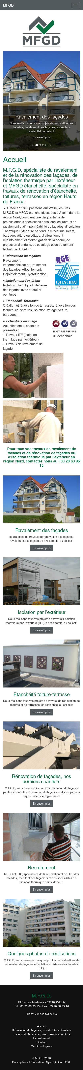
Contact (42, 1042)
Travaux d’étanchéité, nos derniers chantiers (41, 1034)
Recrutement (41, 1038)
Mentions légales (41, 1046)
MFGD (8, 5)
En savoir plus (42, 137)
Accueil (41, 1026)
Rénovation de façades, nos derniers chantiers (41, 1030)
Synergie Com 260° (58, 1062)
